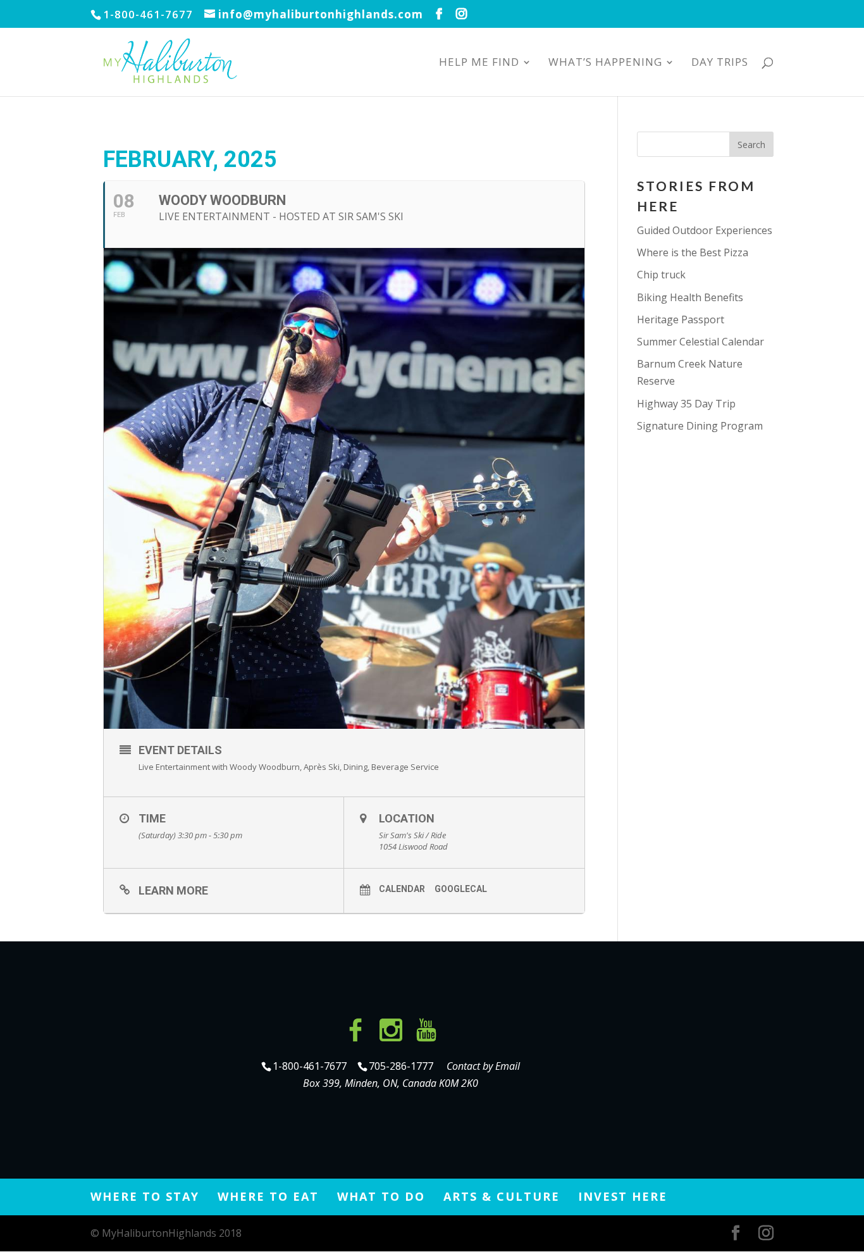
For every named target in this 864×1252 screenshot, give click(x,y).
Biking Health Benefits (690, 297)
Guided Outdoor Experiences (704, 230)
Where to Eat (268, 1196)
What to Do (381, 1196)
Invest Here (622, 1196)
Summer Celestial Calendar (700, 342)
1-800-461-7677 (311, 1066)
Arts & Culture (501, 1196)
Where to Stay (144, 1196)
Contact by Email (483, 1066)
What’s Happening (605, 63)
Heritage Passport (680, 319)
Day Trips (719, 63)
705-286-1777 (403, 1066)
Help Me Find (479, 63)
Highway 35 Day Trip (686, 404)
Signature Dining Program (700, 426)
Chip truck (661, 275)
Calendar (402, 889)
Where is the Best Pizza (692, 252)
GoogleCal (461, 889)
